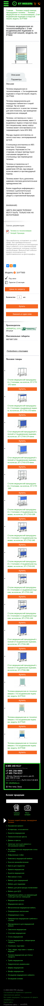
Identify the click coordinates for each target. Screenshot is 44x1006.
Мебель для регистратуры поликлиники (22, 888)
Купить (22, 389)
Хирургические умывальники (18, 964)
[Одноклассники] (11, 265)
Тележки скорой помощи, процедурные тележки (21, 11)
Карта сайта (8, 1002)
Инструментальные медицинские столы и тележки (22, 850)
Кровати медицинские (16, 869)
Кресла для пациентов (16, 866)
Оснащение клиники (15, 979)
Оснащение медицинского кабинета (21, 975)
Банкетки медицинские (16, 833)
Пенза (19, 787)
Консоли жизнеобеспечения (18, 862)
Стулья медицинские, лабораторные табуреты (21, 941)
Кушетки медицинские (16, 873)
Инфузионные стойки (16, 855)
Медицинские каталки (16, 900)
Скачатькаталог (17, 814)
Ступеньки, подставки (16, 946)
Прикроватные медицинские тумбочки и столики (22, 919)
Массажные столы (15, 877)
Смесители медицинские (17, 929)
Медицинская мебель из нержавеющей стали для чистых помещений (22, 896)
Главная (9, 10)
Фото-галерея (27, 814)
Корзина (36, 4)
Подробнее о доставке (17, 351)
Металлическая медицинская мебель (22, 908)
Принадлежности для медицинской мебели (21, 925)
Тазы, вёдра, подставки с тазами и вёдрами (21, 950)
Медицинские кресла (15, 904)
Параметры (16, 79)
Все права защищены (12, 997)
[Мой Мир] (14, 265)
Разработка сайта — (11, 1005)
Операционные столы (16, 915)
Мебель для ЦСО (14, 891)
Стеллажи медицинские (17, 933)
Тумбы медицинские (15, 960)
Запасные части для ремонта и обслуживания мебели (19, 845)
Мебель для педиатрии (16, 884)
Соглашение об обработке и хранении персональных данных (18, 994)
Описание (15, 75)
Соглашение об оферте (29, 997)
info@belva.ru (8, 1000)
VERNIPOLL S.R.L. (14, 328)
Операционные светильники (18, 911)
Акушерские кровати (15, 826)
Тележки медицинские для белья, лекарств (20, 956)
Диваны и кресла (14, 840)
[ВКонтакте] (7, 265)
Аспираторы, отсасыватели (18, 829)
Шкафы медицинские (16, 971)
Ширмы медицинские (15, 968)
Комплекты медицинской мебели (20, 858)
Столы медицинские (15, 937)
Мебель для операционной (18, 880)
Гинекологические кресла (17, 837)
